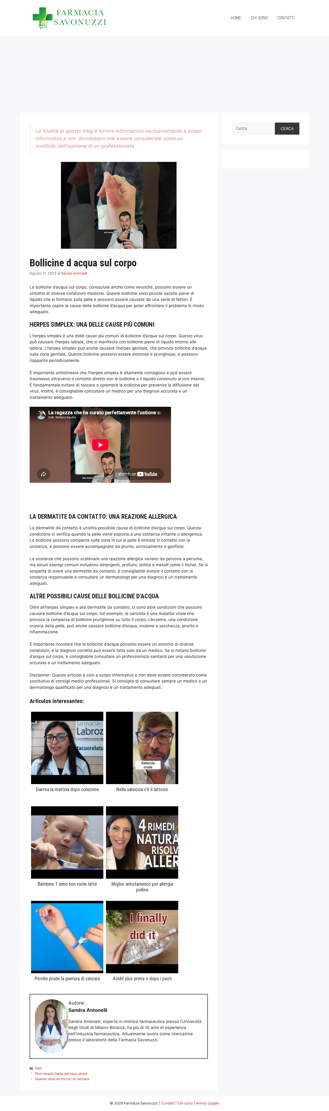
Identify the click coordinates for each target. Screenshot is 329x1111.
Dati (38, 1068)
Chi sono (259, 17)
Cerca (287, 128)
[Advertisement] (164, 72)
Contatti (286, 17)
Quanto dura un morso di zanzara (62, 1079)
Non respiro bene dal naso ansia (61, 1073)
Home (236, 17)
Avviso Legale (207, 1103)
